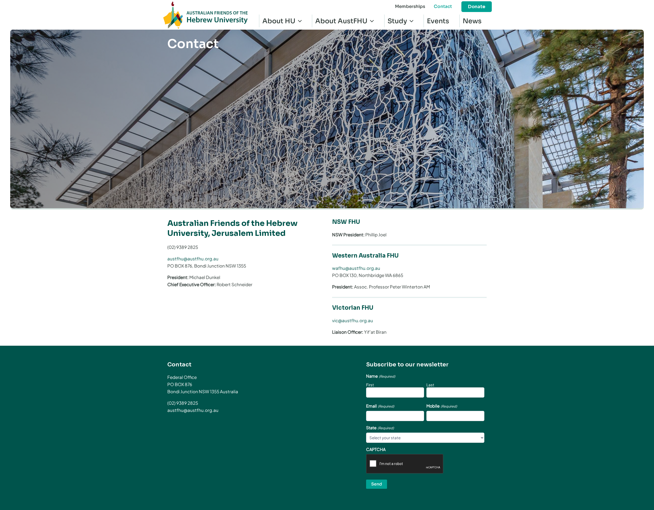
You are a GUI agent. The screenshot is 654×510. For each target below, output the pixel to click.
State (380, 427)
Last (430, 384)
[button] (476, 6)
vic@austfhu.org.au (352, 320)
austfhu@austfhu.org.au (192, 258)
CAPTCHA (376, 449)
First (370, 384)
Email (380, 406)
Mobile (441, 406)
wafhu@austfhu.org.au (356, 268)
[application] (298, 21)
